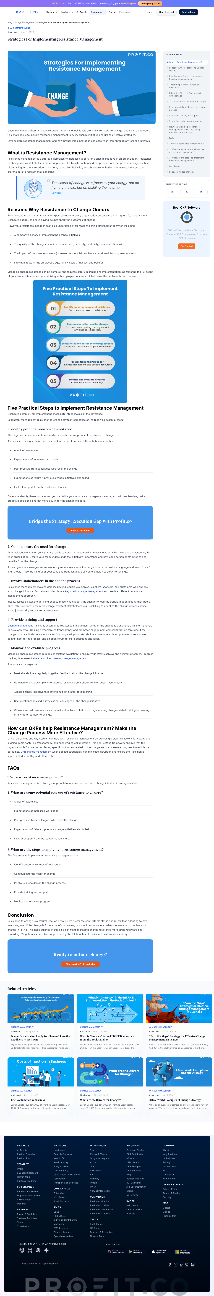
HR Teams (95, 1228)
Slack (93, 1150)
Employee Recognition (28, 1195)
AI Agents (82, 12)
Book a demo (189, 12)
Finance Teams (97, 1236)
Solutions (65, 12)
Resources (96, 12)
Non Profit (59, 1158)
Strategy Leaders (62, 1232)
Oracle (93, 1182)
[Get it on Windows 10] (183, 1251)
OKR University (134, 1209)
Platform (50, 12)
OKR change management (36, 751)
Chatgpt (167, 1207)
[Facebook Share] (172, 192)
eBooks (130, 1158)
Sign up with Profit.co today (80, 964)
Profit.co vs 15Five (99, 1205)
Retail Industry (61, 1162)
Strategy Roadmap (27, 1181)
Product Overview (26, 1154)
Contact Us (168, 1174)
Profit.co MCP (170, 1215)
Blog (10, 22)
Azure (93, 1162)
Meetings (21, 1203)
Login (149, 12)
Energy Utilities (61, 1166)
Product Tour (23, 1158)
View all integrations (100, 1190)
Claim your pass (150, 3)
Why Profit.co (170, 1154)
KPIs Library (132, 1162)
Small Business (61, 1201)
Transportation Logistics (66, 1182)
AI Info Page (169, 1178)
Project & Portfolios (27, 1214)
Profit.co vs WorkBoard (102, 1209)
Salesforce (95, 1170)
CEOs (56, 1211)
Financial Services (63, 1154)
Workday (94, 1178)
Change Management (24, 22)
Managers (59, 1224)
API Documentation (136, 1186)
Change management (20, 625)
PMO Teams (96, 1224)
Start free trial (166, 12)
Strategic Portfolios (27, 1218)
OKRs (20, 1168)
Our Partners (169, 1166)
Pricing (112, 12)
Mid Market (59, 1197)
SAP (92, 1174)
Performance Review (27, 1191)
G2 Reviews (132, 1195)
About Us (167, 1150)
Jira (92, 1166)
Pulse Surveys (24, 1199)
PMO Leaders (61, 1228)
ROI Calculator (133, 1182)
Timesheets (23, 1226)
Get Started (187, 246)
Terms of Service (171, 1193)
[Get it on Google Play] (116, 1251)
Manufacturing (61, 1170)
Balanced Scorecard (27, 1172)
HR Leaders (59, 1215)
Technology (59, 1178)
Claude (166, 1211)
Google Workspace (99, 1158)
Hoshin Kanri (23, 1177)
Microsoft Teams (98, 1154)
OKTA (93, 1186)
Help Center (132, 1205)
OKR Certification (135, 1154)
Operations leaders (63, 1236)
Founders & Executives (101, 1232)
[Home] (27, 12)
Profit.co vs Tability (100, 1213)
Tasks (20, 1222)
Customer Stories (135, 1150)
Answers (130, 1213)
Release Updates (135, 1178)
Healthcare (59, 1150)
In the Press (169, 1158)
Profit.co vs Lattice (99, 1201)
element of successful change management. (61, 658)
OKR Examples (133, 1166)
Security (167, 1197)
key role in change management (84, 591)
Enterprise (124, 12)
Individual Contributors (65, 1220)
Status (129, 1190)
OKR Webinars (133, 1170)
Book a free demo (80, 530)
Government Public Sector (67, 1174)
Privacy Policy (170, 1189)
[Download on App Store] (160, 1251)
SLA (165, 1170)
